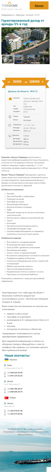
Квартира (20, 14)
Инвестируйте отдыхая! (11, 9)
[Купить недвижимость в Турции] (9, 4)
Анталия (29, 14)
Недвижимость (7, 14)
